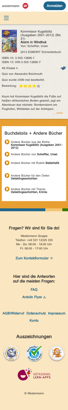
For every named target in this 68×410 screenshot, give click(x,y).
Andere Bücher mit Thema (29, 189)
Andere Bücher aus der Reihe (37, 142)
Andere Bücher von (34, 154)
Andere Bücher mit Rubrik (35, 163)
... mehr (58, 113)
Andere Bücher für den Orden (30, 176)
